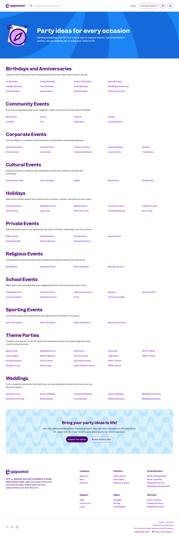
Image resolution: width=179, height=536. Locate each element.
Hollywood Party (48, 351)
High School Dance (83, 292)
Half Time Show (47, 322)
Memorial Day (80, 206)
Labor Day (45, 211)
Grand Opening (115, 147)
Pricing (116, 503)
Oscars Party (46, 360)
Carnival (10, 121)
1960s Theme (114, 365)
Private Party (80, 236)
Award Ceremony (14, 147)
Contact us (85, 503)
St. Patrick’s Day (116, 206)
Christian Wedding (83, 394)
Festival (77, 117)
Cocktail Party (47, 147)
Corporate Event (82, 147)
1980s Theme (148, 356)
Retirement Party (82, 241)
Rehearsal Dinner (116, 399)
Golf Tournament (14, 322)
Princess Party (81, 356)
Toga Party (113, 356)
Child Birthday (12, 91)
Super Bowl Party (82, 322)
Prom (76, 297)
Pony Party (79, 351)
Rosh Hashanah (81, 266)
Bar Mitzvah (11, 266)
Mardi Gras (113, 180)
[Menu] (170, 6)
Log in (133, 6)
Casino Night (12, 356)
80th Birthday (115, 81)
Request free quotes (77, 439)
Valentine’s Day (149, 206)
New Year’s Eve (81, 211)
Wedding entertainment (158, 486)
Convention (45, 152)
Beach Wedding (47, 394)
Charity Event (12, 152)
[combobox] (56, 6)
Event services (154, 500)
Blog (82, 479)
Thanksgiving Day (116, 211)
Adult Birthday (81, 86)
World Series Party (117, 322)
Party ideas (118, 479)
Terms (161, 522)
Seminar (146, 147)
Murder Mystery (47, 356)
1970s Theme (148, 351)
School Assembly (116, 297)
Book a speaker (154, 479)
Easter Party (12, 211)
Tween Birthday (47, 81)
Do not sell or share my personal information (153, 528)
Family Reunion (47, 236)
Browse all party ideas (101, 439)
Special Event (114, 236)
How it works (119, 476)
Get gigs (117, 500)
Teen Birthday (47, 86)
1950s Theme (114, 360)
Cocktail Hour (80, 399)
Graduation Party (48, 297)
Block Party (11, 117)
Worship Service (116, 266)
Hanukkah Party (47, 266)
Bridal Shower (46, 399)
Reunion (112, 292)
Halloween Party (48, 206)
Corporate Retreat (83, 152)
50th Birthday (80, 91)
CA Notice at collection (163, 525)
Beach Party (12, 351)
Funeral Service (47, 241)
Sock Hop (112, 351)
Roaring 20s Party (82, 360)
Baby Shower (12, 236)
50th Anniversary (116, 91)
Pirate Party (46, 365)
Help (82, 500)
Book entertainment (157, 476)
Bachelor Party (13, 394)
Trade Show (147, 152)
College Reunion (13, 292)
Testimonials (119, 506)
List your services (149, 6)
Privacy (170, 522)
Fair (42, 121)
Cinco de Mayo (47, 180)
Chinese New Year (15, 180)
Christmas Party (14, 206)
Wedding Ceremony (151, 394)
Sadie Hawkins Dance (84, 365)
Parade (111, 117)
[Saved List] (163, 6)
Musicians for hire (156, 483)
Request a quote (121, 483)
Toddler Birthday (14, 86)
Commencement (14, 297)
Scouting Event (115, 121)
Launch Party (114, 152)
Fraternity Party (47, 292)
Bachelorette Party (15, 399)
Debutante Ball (13, 241)
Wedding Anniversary (118, 86)
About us (84, 476)
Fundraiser (79, 121)
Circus (43, 117)
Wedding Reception (151, 399)
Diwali (77, 180)
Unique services (155, 503)
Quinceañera (46, 91)
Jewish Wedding (116, 394)
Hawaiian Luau (13, 365)
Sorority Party (148, 292)
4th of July (147, 211)
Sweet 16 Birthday (82, 81)
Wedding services (155, 506)
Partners (84, 483)
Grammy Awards (14, 360)
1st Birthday (11, 81)
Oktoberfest (148, 180)
